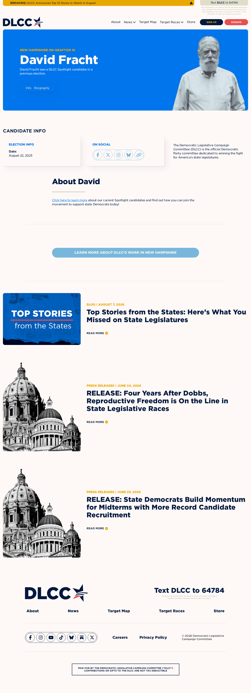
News (128, 22)
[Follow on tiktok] (61, 637)
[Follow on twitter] (108, 154)
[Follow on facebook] (97, 154)
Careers (120, 637)
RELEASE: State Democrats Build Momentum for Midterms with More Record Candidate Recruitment (166, 507)
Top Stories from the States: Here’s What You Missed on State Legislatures (166, 316)
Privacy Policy (153, 637)
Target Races (170, 22)
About (116, 22)
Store (191, 22)
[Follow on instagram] (118, 154)
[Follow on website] (139, 154)
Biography (41, 88)
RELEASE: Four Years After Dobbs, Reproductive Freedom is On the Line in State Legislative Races (157, 400)
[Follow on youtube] (50, 637)
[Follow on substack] (81, 637)
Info (28, 88)
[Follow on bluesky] (128, 154)
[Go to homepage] (56, 593)
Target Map (148, 22)
